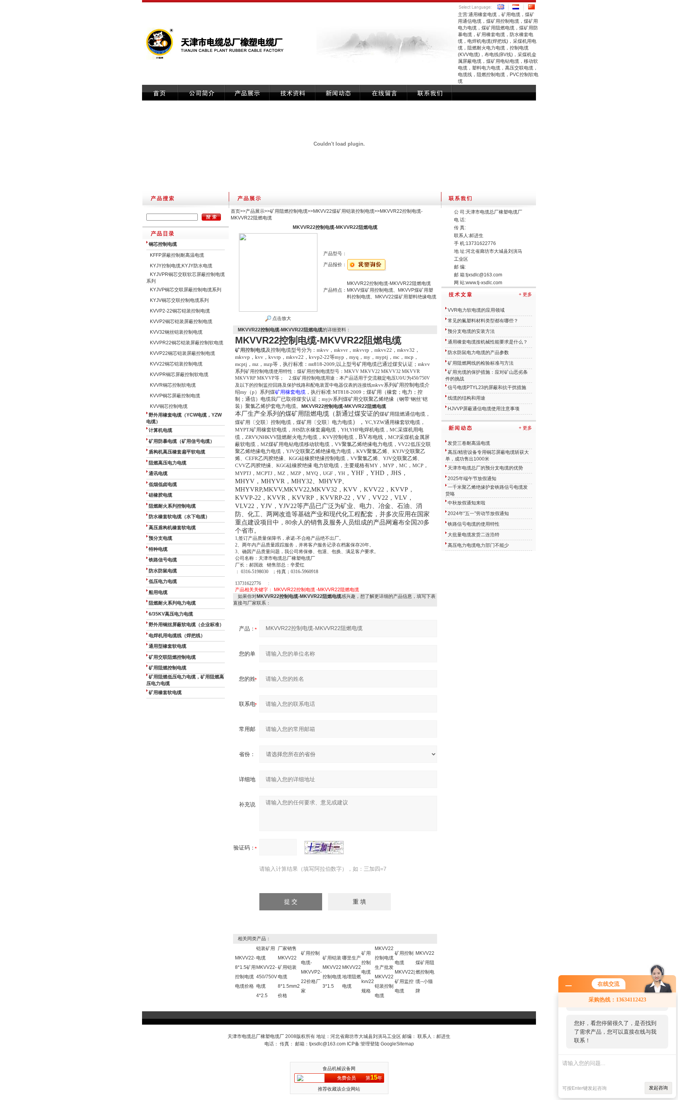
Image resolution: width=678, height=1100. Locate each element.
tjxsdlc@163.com (484, 275)
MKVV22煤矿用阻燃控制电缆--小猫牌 (425, 972)
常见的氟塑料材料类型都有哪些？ (483, 320)
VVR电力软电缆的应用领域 (476, 310)
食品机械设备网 (339, 1068)
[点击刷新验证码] (324, 847)
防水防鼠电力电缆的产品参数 (478, 352)
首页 (235, 211)
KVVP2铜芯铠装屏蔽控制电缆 (181, 321)
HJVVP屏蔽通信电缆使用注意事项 (483, 408)
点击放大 (281, 318)
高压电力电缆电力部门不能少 (478, 545)
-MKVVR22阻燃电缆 (337, 589)
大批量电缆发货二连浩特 (473, 534)
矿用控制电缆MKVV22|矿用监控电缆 (405, 972)
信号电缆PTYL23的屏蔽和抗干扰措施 (487, 387)
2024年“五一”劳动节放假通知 (478, 513)
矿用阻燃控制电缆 (289, 211)
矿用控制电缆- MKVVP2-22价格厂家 (311, 972)
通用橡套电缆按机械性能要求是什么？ (488, 342)
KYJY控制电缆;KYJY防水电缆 (181, 266)
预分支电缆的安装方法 (471, 331)
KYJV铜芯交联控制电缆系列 (179, 300)
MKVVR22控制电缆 (294, 589)
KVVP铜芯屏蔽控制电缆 (175, 395)
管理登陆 (370, 1044)
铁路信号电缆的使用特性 (473, 524)
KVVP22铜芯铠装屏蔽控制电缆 (182, 353)
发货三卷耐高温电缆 (469, 443)
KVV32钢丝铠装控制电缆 (176, 332)
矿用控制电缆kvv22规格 (367, 972)
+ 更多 (525, 294)
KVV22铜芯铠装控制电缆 (176, 364)
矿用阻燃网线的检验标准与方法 (481, 363)
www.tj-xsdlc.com (484, 282)
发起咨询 (658, 1088)
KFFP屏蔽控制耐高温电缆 (177, 255)
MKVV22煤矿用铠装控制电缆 (343, 211)
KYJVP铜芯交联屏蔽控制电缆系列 (185, 289)
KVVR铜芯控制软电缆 (173, 385)
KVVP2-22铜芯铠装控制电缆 (180, 311)
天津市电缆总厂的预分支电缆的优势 (485, 468)
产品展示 (255, 211)
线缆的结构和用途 (466, 398)
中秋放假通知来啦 (466, 503)
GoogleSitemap (397, 1044)
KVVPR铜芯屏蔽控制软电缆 (179, 374)
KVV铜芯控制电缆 (169, 406)
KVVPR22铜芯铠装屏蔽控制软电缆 (186, 342)
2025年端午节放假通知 (472, 478)
